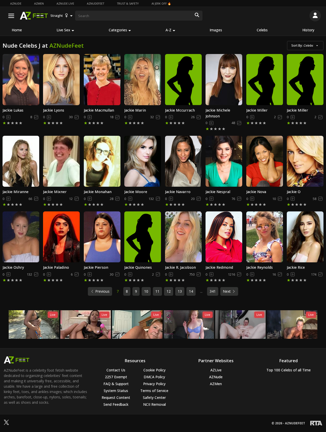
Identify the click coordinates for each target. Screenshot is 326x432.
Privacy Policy (154, 383)
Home (17, 30)
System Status (116, 390)
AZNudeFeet (95, 3)
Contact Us (115, 370)
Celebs (262, 30)
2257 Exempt (116, 376)
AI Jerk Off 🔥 (161, 3)
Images (216, 30)
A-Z (168, 30)
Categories (118, 30)
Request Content (116, 397)
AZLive (216, 370)
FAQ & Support (116, 383)
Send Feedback (115, 404)
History (308, 30)
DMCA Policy (154, 376)
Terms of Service (154, 390)
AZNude (15, 3)
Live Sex (63, 30)
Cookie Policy (154, 370)
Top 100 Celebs (288, 370)
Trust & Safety (128, 3)
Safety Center (154, 397)
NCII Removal (154, 404)
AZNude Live (65, 3)
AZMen (39, 3)
